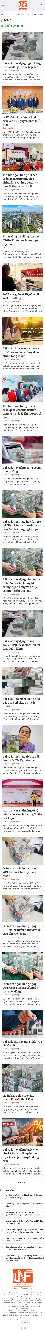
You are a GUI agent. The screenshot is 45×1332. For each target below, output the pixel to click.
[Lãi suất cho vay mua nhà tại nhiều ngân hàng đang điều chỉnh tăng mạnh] (23, 331)
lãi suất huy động (12, 25)
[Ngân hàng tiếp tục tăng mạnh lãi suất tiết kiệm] (23, 1078)
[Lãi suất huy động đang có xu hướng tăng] (23, 450)
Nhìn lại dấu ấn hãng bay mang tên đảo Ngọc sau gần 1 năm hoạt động (24, 1248)
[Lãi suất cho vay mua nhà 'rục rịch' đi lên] (23, 1024)
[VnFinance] (23, 5)
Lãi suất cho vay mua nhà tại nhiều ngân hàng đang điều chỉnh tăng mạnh (21, 352)
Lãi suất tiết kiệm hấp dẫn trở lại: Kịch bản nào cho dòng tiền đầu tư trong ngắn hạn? (22, 525)
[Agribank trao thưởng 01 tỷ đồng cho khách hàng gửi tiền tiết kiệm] (23, 793)
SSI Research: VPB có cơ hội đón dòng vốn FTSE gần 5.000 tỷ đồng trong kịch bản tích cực (25, 1213)
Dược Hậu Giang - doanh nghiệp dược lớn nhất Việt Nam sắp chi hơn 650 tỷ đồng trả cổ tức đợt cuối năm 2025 (25, 1258)
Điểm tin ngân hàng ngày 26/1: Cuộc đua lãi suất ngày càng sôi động (20, 987)
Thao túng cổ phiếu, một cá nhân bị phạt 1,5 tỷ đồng (24, 1205)
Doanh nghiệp (8, 128)
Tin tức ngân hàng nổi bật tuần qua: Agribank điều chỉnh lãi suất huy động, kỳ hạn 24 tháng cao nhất (20, 180)
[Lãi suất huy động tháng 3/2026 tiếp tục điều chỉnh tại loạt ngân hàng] (23, 623)
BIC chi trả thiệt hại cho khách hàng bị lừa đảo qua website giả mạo (23, 1196)
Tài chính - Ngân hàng (11, 70)
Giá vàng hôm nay (23, 14)
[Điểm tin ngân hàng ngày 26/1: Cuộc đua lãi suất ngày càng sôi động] (23, 966)
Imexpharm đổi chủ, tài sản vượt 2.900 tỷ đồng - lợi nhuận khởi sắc (25, 1239)
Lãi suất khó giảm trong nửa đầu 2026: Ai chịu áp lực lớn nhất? (21, 702)
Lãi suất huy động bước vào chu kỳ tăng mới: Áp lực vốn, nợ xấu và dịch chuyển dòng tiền (21, 1155)
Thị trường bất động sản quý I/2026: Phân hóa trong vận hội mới (21, 240)
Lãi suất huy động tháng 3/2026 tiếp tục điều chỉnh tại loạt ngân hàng (21, 644)
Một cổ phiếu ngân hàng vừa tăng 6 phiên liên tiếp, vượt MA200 (24, 1222)
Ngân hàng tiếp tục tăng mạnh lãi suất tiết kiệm (18, 1097)
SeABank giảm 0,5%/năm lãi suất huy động (21, 296)
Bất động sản (7, 247)
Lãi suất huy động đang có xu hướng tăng (22, 469)
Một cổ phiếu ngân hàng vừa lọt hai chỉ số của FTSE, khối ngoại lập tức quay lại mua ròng (24, 1231)
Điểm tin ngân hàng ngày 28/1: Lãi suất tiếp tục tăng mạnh (19, 872)
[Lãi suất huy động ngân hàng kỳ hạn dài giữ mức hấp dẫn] (23, 46)
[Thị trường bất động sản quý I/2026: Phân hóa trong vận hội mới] (23, 219)
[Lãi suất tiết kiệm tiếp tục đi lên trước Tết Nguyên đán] (23, 739)
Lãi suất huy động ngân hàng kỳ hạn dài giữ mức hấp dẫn (22, 65)
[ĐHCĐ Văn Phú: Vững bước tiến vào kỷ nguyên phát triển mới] (23, 100)
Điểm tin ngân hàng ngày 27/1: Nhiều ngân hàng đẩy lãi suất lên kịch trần (22, 929)
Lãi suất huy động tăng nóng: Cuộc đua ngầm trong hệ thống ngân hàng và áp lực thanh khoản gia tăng (22, 585)
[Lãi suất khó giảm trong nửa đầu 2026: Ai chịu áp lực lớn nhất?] (23, 681)
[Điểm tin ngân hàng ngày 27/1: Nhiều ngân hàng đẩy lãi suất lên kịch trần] (23, 909)
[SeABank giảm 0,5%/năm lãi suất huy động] (23, 277)
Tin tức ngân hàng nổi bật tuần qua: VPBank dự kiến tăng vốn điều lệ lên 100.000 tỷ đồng (22, 412)
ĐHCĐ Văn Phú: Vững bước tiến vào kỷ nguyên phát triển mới (22, 121)
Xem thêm (22, 1183)
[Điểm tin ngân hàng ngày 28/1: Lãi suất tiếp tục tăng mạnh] (23, 851)
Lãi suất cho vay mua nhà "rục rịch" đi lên (22, 1043)
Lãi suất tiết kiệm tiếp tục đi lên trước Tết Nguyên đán (21, 758)
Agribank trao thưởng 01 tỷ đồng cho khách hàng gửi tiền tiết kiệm (22, 814)
